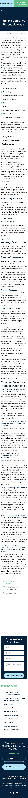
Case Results (6, 779)
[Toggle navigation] (24, 11)
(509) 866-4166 (11, 593)
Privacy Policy (20, 785)
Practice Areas (17, 777)
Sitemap (14, 788)
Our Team (7, 777)
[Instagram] (10, 793)
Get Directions (14, 753)
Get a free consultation (14, 767)
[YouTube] (17, 793)
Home (2, 34)
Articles (15, 779)
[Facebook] (13, 793)
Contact (23, 779)
